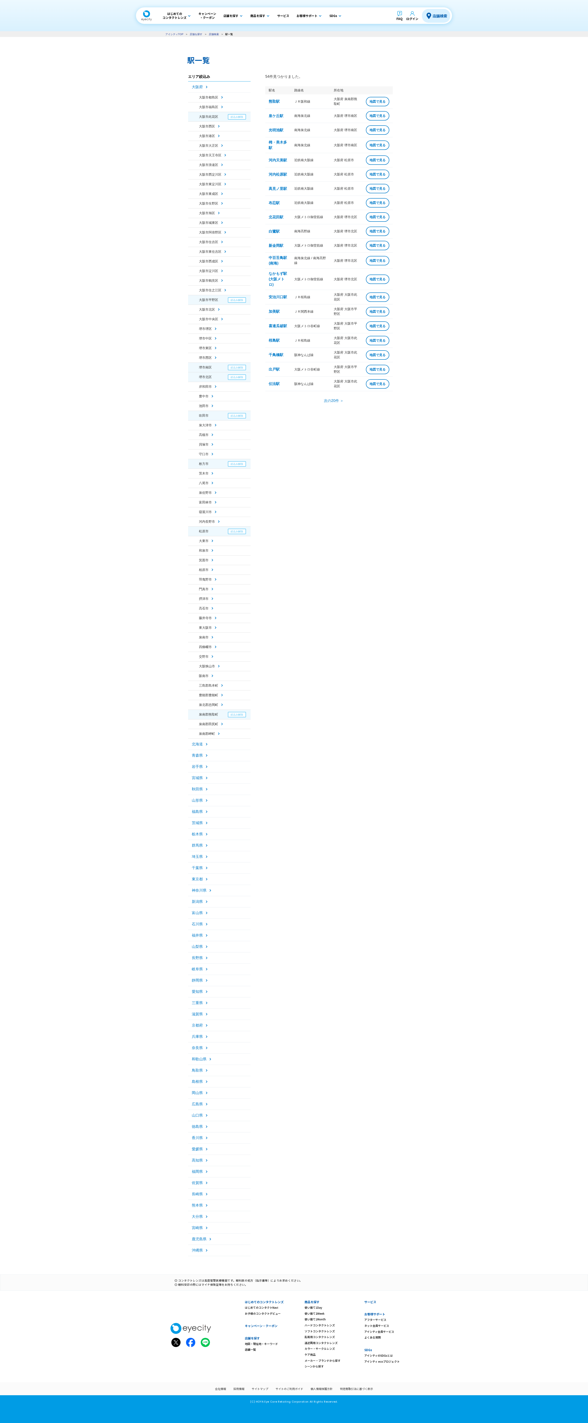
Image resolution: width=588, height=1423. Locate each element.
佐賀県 (197, 1183)
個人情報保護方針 (322, 1389)
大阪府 (197, 87)
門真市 (204, 589)
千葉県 (197, 868)
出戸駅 (274, 369)
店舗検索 (440, 16)
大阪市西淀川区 (210, 174)
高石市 (204, 608)
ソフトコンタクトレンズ (320, 1331)
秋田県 (197, 789)
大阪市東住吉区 (210, 251)
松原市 (204, 531)
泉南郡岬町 (207, 733)
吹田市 (204, 415)
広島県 (197, 1104)
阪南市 (204, 676)
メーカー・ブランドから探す (322, 1360)
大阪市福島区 (208, 107)
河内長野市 (207, 521)
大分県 (197, 1216)
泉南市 (204, 637)
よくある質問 (372, 1337)
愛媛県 (197, 1149)
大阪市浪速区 (208, 165)
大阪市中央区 (208, 319)
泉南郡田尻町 (208, 724)
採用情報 (238, 1389)
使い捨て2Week (315, 1313)
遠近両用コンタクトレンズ (321, 1343)
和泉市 (204, 550)
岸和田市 (205, 386)
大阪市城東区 (208, 223)
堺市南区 (205, 367)
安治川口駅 (278, 297)
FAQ (399, 19)
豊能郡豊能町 (208, 695)
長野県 (197, 958)
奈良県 (197, 1048)
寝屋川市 (205, 512)
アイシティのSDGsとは (378, 1355)
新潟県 (197, 902)
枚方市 (204, 464)
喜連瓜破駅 (278, 326)
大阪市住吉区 (208, 242)
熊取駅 (274, 101)
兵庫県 (197, 1036)
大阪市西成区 (208, 261)
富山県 (197, 913)
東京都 (197, 879)
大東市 (204, 541)
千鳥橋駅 (276, 355)
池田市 (204, 406)
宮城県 (197, 778)
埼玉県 (197, 857)
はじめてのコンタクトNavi (261, 1307)
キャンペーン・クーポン (261, 1326)
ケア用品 (310, 1354)
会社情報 (220, 1389)
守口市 (204, 454)
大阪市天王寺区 (210, 155)
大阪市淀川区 (208, 271)
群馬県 (197, 845)
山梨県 (197, 947)
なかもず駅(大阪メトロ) (278, 279)
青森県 (197, 755)
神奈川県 (199, 890)
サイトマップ (260, 1389)
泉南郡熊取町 (208, 714)
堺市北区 (205, 377)
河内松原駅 (278, 174)
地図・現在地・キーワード (261, 1344)
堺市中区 (205, 338)
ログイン (412, 19)
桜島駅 (274, 340)
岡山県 (197, 1093)
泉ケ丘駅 (276, 116)
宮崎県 (197, 1228)
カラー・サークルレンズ (320, 1348)
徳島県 (197, 1126)
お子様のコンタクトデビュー (263, 1313)
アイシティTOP (174, 34)
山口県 (197, 1115)
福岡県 (197, 1171)
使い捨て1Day (313, 1307)
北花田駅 (276, 217)
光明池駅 (276, 130)
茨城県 (197, 823)
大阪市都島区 (208, 97)
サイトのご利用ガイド (289, 1389)
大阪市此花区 (208, 116)
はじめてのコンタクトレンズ (264, 1302)
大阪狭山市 (207, 666)
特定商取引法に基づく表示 (356, 1389)
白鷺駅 (274, 231)
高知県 (197, 1160)
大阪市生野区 (208, 203)
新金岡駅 (276, 245)
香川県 (197, 1138)
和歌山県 (199, 1059)
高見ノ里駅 (278, 189)
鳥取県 (197, 1070)
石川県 (197, 924)
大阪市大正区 (208, 145)
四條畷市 (205, 647)
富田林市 (205, 502)
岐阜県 (197, 969)
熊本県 (197, 1205)
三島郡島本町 (208, 685)
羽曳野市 (205, 579)
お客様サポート (374, 1314)
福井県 (197, 935)
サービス (370, 1302)
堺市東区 (205, 348)
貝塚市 (204, 444)
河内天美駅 (278, 160)
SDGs (368, 1350)
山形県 (197, 800)
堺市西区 (205, 357)
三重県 (197, 1003)
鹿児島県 (199, 1239)
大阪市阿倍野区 (210, 232)
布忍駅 (274, 203)
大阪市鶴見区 (208, 280)
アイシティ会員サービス (379, 1331)
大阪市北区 (207, 309)
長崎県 (197, 1194)
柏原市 (204, 570)
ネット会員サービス (376, 1326)
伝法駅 (274, 384)
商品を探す (312, 1302)
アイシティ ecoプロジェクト (382, 1361)
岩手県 (197, 767)
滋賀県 (197, 1014)
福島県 (197, 812)
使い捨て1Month (315, 1319)
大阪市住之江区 (210, 290)
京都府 (197, 1025)
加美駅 (274, 311)
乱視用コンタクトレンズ (320, 1337)
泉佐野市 (205, 492)
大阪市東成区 (208, 194)
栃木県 (197, 834)
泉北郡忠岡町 (208, 705)
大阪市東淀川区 (210, 184)
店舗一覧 (250, 1349)
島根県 (197, 1081)
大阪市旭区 (207, 213)
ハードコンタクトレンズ (320, 1325)
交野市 (204, 656)
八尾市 (204, 483)
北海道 (197, 744)
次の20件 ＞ (334, 401)
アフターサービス (375, 1320)
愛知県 (197, 992)
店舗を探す (196, 34)
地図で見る (378, 101)
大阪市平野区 (208, 300)
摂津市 (204, 599)
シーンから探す (314, 1366)
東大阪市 (205, 627)
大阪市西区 (207, 126)
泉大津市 (205, 425)
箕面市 (204, 560)
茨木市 (204, 473)
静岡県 (197, 980)
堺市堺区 (205, 329)
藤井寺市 (205, 618)
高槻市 (204, 435)
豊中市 (204, 396)
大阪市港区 (207, 136)
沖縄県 (197, 1250)
